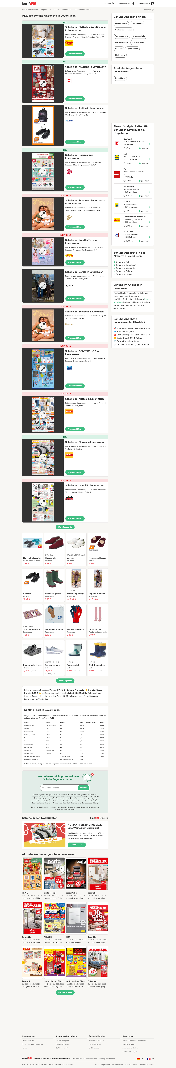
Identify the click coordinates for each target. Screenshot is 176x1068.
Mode (54, 10)
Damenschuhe (138, 42)
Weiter (83, 788)
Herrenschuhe (121, 42)
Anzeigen (147, 10)
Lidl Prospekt (94, 1048)
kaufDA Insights (129, 1044)
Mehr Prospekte (65, 527)
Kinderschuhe (138, 23)
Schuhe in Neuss (124, 274)
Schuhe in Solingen (125, 271)
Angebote (45, 10)
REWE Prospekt (62, 1048)
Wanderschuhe (121, 36)
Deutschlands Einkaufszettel (134, 1041)
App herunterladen (130, 1048)
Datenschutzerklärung (90, 803)
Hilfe (97, 1065)
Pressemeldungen (130, 1051)
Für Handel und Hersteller (32, 1044)
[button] (65, 39)
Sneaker (118, 49)
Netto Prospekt (95, 1044)
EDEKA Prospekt (62, 1041)
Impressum (105, 1065)
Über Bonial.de (28, 1041)
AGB (135, 1065)
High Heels (120, 55)
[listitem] (32, 549)
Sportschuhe (132, 49)
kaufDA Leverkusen (30, 10)
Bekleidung (120, 78)
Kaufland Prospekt (63, 1044)
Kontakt (128, 1065)
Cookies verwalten (146, 1065)
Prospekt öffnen (75, 54)
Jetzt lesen (77, 845)
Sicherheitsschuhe (123, 30)
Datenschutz (117, 1065)
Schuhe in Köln (123, 262)
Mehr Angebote (65, 681)
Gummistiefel (121, 23)
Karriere (25, 1048)
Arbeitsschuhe (139, 36)
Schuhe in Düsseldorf (126, 265)
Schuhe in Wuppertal (125, 268)
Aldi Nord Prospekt (96, 1041)
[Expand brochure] (43, 41)
